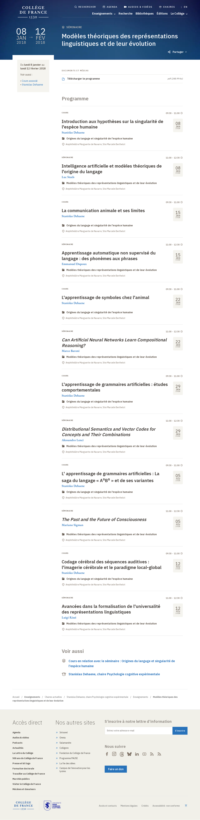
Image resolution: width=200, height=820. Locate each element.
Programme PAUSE (69, 758)
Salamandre (65, 742)
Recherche (125, 13)
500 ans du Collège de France (27, 758)
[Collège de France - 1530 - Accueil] (33, 12)
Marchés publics (21, 778)
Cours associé (30, 80)
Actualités (17, 748)
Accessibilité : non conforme (166, 805)
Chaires (169, 6)
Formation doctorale (23, 768)
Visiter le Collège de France (26, 784)
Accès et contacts (108, 805)
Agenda (112, 6)
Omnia (63, 737)
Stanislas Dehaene (32, 84)
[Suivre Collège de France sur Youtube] (144, 754)
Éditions (162, 13)
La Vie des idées (67, 763)
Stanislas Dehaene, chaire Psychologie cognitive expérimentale (114, 674)
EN (186, 6)
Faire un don (116, 769)
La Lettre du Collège (22, 753)
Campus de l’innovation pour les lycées (75, 770)
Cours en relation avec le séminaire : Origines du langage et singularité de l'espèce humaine (122, 663)
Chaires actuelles (53, 697)
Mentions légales (129, 805)
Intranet (64, 732)
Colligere (64, 748)
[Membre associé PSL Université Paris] (52, 805)
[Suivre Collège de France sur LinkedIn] (137, 754)
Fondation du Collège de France (75, 753)
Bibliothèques (145, 13)
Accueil (16, 697)
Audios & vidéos (140, 6)
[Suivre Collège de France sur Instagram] (114, 754)
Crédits (145, 805)
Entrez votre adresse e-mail (120, 730)
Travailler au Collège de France (28, 773)
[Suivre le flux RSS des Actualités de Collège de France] (152, 754)
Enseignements (140, 697)
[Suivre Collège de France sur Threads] (122, 754)
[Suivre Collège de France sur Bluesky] (129, 754)
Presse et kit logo (21, 763)
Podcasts (17, 742)
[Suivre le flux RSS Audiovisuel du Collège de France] (159, 754)
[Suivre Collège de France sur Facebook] (107, 754)
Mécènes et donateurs (23, 789)
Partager (178, 51)
